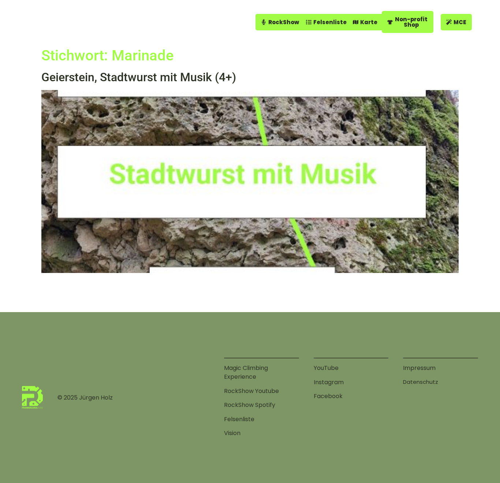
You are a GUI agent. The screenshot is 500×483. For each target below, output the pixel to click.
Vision (232, 433)
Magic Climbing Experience (246, 372)
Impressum (419, 368)
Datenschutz (420, 382)
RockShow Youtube (251, 391)
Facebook (328, 396)
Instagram (329, 382)
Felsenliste (239, 419)
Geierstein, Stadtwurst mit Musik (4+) (138, 77)
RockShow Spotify (249, 405)
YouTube (326, 368)
